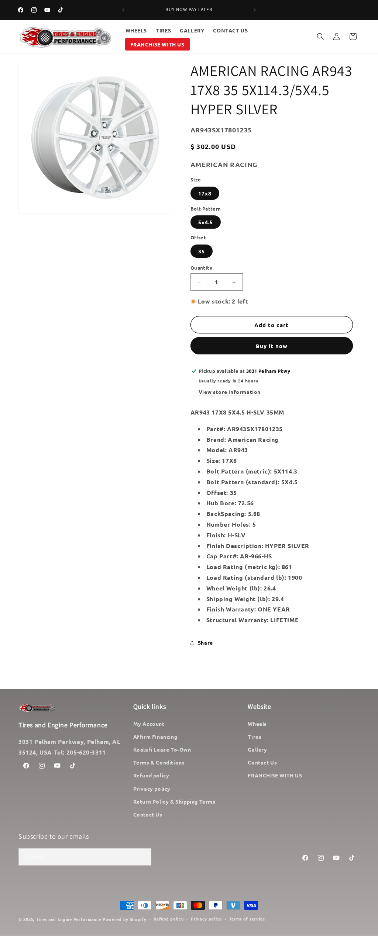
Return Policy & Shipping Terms (174, 801)
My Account (149, 723)
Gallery (257, 749)
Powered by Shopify (125, 919)
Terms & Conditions (159, 762)
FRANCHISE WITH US (275, 775)
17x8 (205, 193)
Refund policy (151, 775)
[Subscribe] (143, 857)
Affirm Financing (155, 736)
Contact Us (147, 814)
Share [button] (205, 642)
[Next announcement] (255, 10)
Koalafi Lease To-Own (162, 749)
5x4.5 (205, 222)
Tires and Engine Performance (69, 919)
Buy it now (272, 346)
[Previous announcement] (123, 10)
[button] (320, 36)
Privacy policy (152, 788)
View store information (230, 391)
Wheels (257, 723)
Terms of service (247, 919)
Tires (254, 736)
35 (201, 251)
